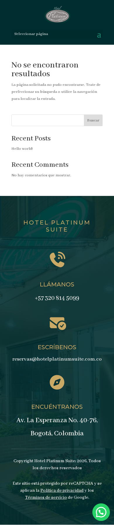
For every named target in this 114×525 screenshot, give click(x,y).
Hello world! (22, 148)
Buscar (93, 120)
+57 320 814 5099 (57, 298)
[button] (101, 512)
